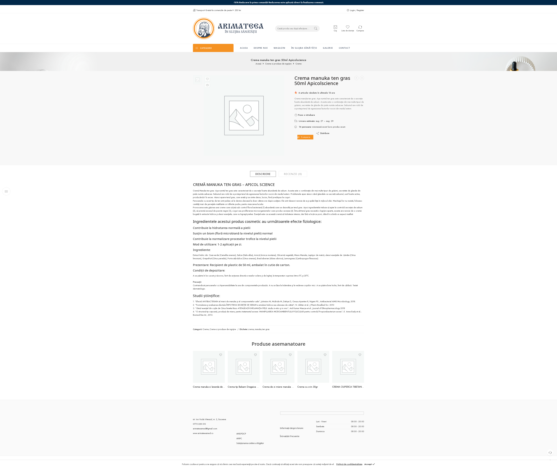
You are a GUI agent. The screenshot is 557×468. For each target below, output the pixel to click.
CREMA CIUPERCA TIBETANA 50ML (348, 387)
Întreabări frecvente (289, 436)
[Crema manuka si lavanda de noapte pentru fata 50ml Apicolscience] (209, 367)
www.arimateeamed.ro (203, 433)
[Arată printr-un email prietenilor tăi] (351, 133)
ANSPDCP (241, 433)
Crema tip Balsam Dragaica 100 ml (244, 387)
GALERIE (328, 47)
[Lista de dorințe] (207, 79)
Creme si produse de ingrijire (278, 64)
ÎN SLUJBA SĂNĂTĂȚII (304, 47)
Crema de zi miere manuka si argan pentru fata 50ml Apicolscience (278, 387)
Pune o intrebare (306, 115)
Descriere (263, 174)
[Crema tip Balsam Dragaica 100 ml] (244, 367)
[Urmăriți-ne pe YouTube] (248, 414)
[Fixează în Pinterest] (345, 133)
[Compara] (207, 85)
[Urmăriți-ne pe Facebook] (237, 414)
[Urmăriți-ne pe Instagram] (243, 414)
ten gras (266, 329)
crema (251, 329)
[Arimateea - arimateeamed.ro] (228, 28)
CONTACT (344, 47)
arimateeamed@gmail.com (205, 428)
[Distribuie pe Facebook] (340, 133)
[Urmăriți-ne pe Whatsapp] (253, 414)
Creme (298, 64)
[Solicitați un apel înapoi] (550, 452)
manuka (258, 329)
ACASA (244, 47)
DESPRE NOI (261, 47)
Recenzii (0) (293, 174)
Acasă (258, 64)
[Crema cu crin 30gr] (313, 367)
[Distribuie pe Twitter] (334, 133)
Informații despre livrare (291, 428)
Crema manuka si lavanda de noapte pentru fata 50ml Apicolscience (209, 387)
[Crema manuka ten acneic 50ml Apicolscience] (356, 78)
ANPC (239, 438)
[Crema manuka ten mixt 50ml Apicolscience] (362, 78)
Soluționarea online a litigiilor (250, 443)
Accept (368, 464)
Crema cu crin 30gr (307, 387)
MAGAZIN (279, 47)
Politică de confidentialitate (349, 464)
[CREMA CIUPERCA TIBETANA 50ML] (348, 367)
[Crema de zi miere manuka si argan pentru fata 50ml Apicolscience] (278, 367)
